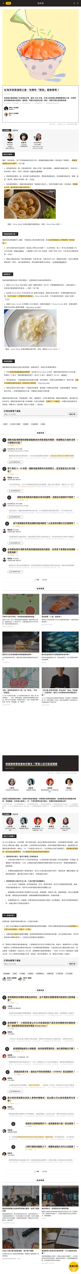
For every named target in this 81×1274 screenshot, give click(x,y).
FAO (10, 254)
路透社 (64, 375)
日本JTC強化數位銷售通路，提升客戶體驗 (18, 1251)
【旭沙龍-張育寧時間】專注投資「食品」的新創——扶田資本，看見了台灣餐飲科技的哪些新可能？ (60, 692)
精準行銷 (50, 973)
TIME (32, 179)
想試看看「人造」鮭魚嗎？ (52, 617)
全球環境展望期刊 (59, 262)
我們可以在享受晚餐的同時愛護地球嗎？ (17, 654)
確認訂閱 (72, 414)
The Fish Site (44, 383)
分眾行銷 (60, 973)
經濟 (6, 424)
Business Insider (34, 307)
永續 (43, 424)
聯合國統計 (20, 251)
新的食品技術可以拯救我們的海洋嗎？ (56, 654)
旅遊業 (31, 973)
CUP (7, 299)
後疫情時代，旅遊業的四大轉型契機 (55, 1208)
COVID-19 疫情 (15, 424)
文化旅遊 (69, 973)
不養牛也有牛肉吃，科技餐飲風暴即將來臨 (18, 617)
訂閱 (8, 3)
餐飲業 (26, 424)
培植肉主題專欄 (36, 171)
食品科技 (35, 424)
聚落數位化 (40, 973)
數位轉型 (7, 973)
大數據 (23, 973)
